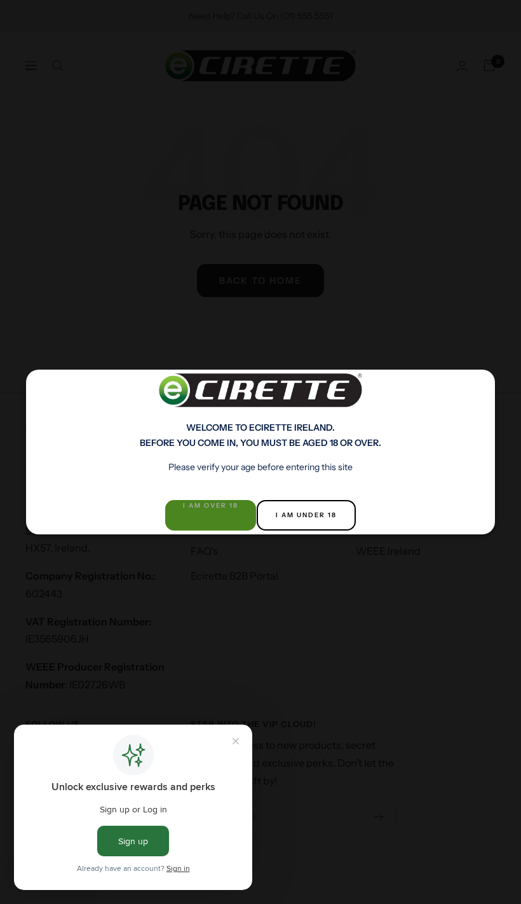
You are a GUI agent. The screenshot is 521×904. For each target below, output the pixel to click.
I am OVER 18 (210, 505)
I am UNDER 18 (306, 515)
